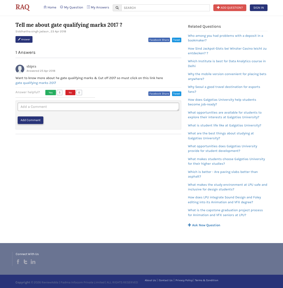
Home (51, 7)
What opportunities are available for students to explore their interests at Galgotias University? (225, 114)
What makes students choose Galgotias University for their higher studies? (226, 161)
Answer (25, 39)
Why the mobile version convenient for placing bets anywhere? (227, 76)
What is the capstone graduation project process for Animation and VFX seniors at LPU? (225, 212)
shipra (31, 66)
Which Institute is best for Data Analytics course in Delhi (227, 63)
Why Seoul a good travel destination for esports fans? (224, 89)
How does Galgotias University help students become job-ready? (222, 102)
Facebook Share (159, 39)
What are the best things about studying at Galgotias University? (221, 135)
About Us (150, 280)
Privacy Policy (184, 280)
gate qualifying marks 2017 (35, 83)
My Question (73, 7)
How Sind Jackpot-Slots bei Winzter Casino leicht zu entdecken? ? (227, 50)
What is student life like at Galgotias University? (224, 125)
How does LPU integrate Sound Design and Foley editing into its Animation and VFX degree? (224, 199)
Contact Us (165, 280)
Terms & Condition (206, 280)
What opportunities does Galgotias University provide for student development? (222, 148)
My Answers (99, 7)
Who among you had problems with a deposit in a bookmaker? (225, 38)
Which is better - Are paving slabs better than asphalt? (223, 174)
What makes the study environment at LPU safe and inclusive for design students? (227, 187)
